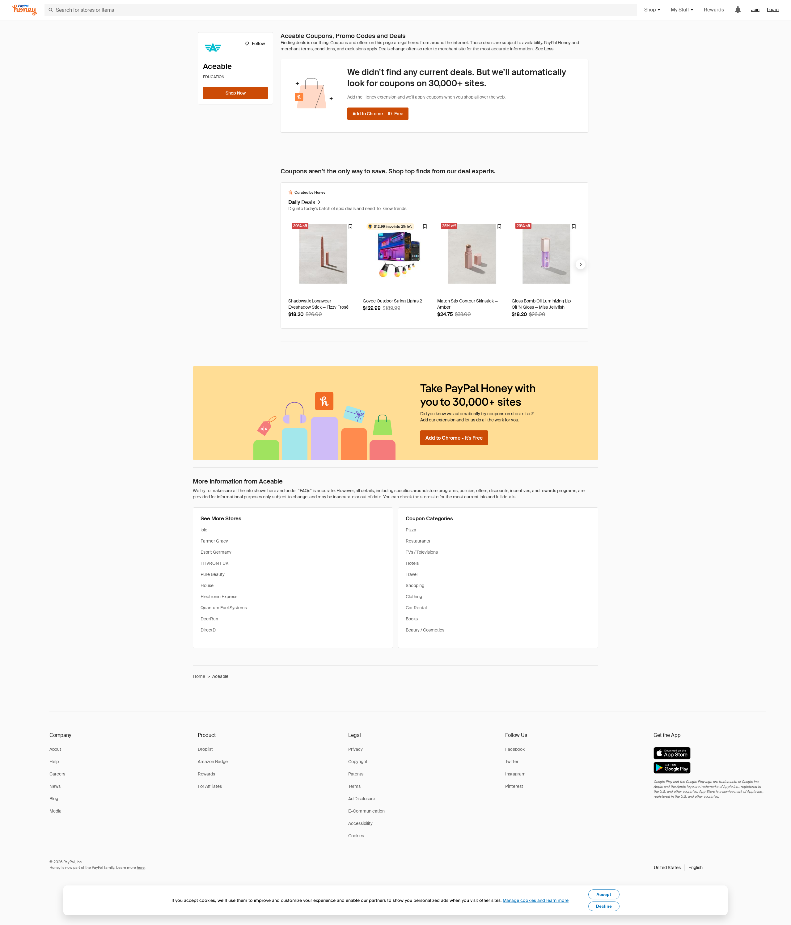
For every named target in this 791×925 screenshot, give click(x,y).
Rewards (714, 9)
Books (412, 619)
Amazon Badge (213, 761)
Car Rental (416, 607)
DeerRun (209, 619)
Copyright (357, 761)
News (55, 786)
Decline (604, 906)
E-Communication (366, 811)
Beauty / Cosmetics (425, 630)
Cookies (356, 835)
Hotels (412, 563)
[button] (678, 867)
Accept (603, 894)
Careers (57, 774)
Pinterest (514, 786)
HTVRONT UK (214, 563)
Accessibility (360, 823)
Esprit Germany (216, 552)
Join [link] (755, 9)
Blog (53, 798)
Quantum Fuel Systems (224, 607)
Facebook (515, 749)
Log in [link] (773, 9)
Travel (411, 574)
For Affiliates (210, 786)
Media (55, 811)
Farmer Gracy (214, 541)
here (141, 867)
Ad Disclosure (361, 798)
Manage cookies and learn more (536, 900)
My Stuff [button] (680, 9)
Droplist (205, 749)
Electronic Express (219, 596)
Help (54, 761)
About (55, 749)
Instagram (515, 774)
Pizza (411, 530)
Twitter (511, 761)
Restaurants (418, 541)
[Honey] (24, 10)
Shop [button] (650, 9)
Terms (354, 786)
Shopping (415, 585)
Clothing (414, 596)
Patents (355, 774)
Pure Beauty (213, 574)
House (207, 585)
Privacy (355, 749)
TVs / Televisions (422, 552)
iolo (204, 530)
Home (199, 676)
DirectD (208, 630)
